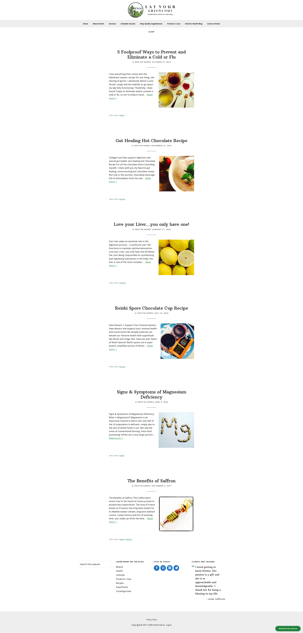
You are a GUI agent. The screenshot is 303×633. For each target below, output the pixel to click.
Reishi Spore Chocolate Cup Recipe (151, 308)
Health (121, 115)
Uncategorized (123, 591)
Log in (169, 625)
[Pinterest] (169, 568)
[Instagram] (163, 568)
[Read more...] (116, 438)
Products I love (123, 579)
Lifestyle (122, 283)
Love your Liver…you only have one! (151, 224)
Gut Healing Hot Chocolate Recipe (151, 140)
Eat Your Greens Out (151, 10)
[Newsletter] (176, 568)
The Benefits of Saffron (151, 480)
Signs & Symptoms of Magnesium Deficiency (151, 394)
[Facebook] (156, 568)
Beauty (119, 566)
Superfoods (122, 587)
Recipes (122, 199)
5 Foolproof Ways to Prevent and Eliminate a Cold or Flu (151, 54)
